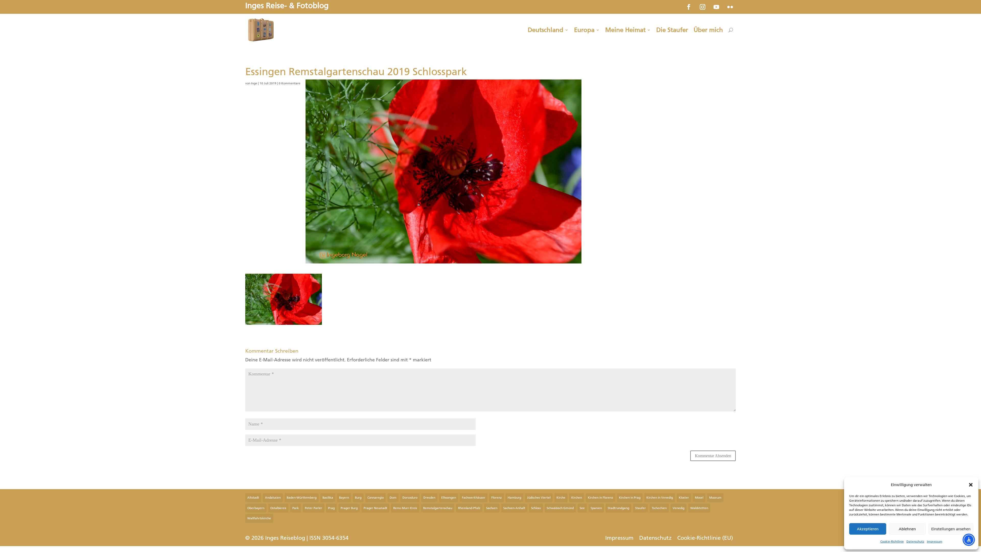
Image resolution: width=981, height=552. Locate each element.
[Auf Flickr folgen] (730, 7)
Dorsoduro (409, 497)
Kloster (684, 497)
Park (295, 508)
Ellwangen (448, 497)
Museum (715, 497)
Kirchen (576, 497)
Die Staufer (672, 29)
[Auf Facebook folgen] (688, 7)
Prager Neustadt (375, 508)
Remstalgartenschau (437, 508)
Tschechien (659, 508)
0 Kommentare (289, 83)
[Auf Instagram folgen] (702, 7)
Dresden (429, 497)
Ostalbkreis (278, 508)
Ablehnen (907, 529)
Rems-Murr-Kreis (405, 508)
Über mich (708, 29)
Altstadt (253, 497)
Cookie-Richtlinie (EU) (705, 538)
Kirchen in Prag (629, 497)
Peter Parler (313, 508)
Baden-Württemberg (302, 497)
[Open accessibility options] (969, 540)
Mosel (699, 497)
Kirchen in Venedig (659, 497)
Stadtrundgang (618, 508)
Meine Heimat (625, 29)
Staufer (640, 508)
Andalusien (273, 497)
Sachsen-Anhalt (514, 508)
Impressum (934, 541)
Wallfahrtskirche (259, 518)
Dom (393, 497)
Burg (358, 497)
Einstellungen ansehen (951, 529)
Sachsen (491, 508)
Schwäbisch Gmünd (560, 508)
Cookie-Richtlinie (892, 541)
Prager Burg (349, 508)
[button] (970, 484)
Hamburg (514, 497)
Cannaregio (375, 497)
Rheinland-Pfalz (469, 508)
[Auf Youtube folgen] (716, 7)
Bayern (344, 497)
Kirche (560, 497)
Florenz (496, 497)
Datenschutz (915, 541)
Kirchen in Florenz (600, 497)
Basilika (327, 497)
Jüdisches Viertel (539, 497)
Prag (331, 508)
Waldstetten (699, 508)
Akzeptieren (868, 529)
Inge (254, 83)
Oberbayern (255, 508)
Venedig (678, 508)
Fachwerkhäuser (473, 497)
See (582, 508)
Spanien (596, 508)
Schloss (536, 508)
